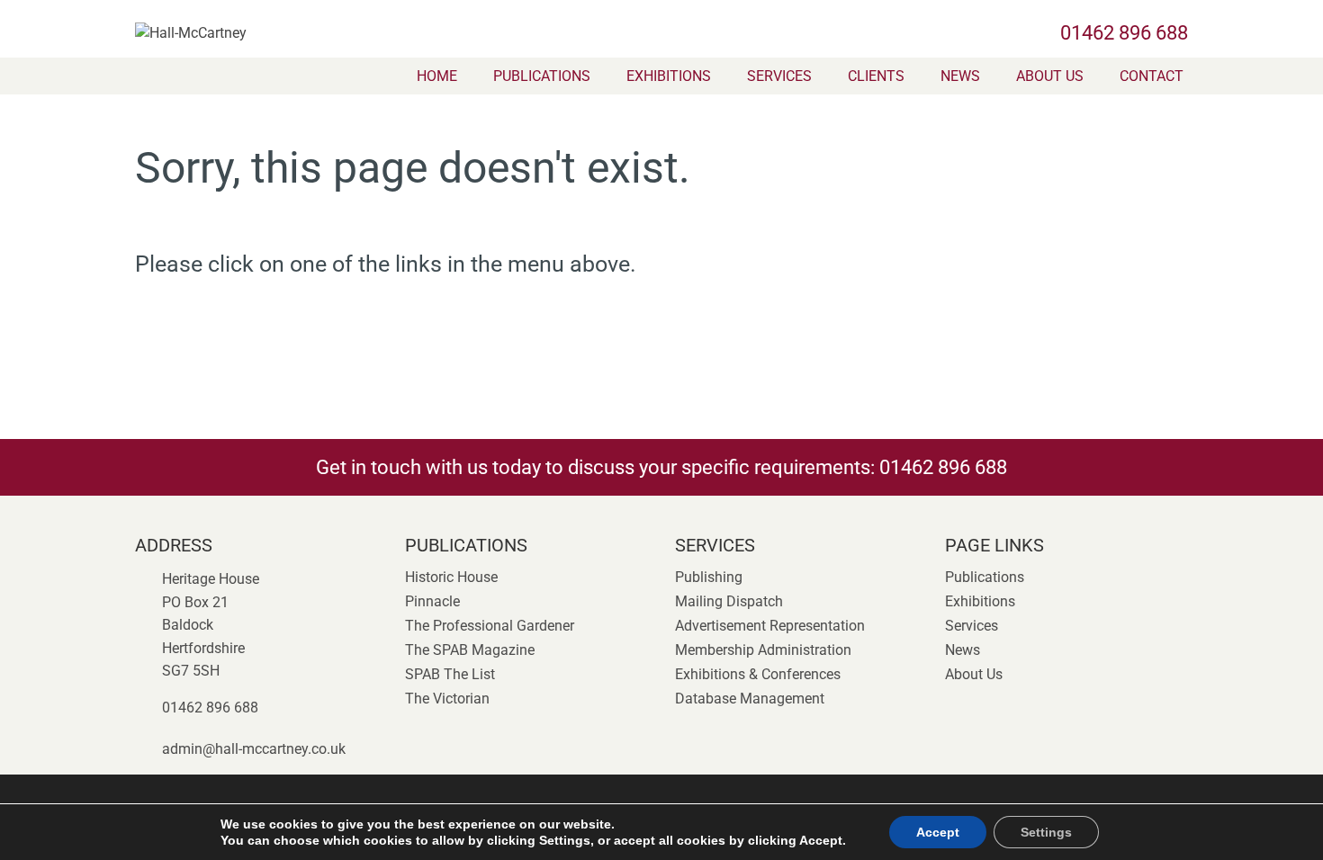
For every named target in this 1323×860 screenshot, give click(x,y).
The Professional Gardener (489, 625)
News (960, 76)
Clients (876, 76)
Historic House (451, 577)
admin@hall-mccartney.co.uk (254, 748)
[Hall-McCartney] (292, 27)
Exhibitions (668, 76)
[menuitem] (437, 76)
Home (437, 76)
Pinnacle (432, 601)
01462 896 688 (1124, 33)
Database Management (749, 698)
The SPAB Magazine (470, 649)
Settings (1046, 832)
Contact (1152, 76)
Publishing (708, 577)
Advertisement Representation (770, 625)
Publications (541, 76)
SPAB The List (450, 674)
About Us (1050, 76)
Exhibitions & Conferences (758, 674)
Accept (937, 832)
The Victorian (447, 698)
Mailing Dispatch (729, 601)
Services (779, 76)
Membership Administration (763, 649)
